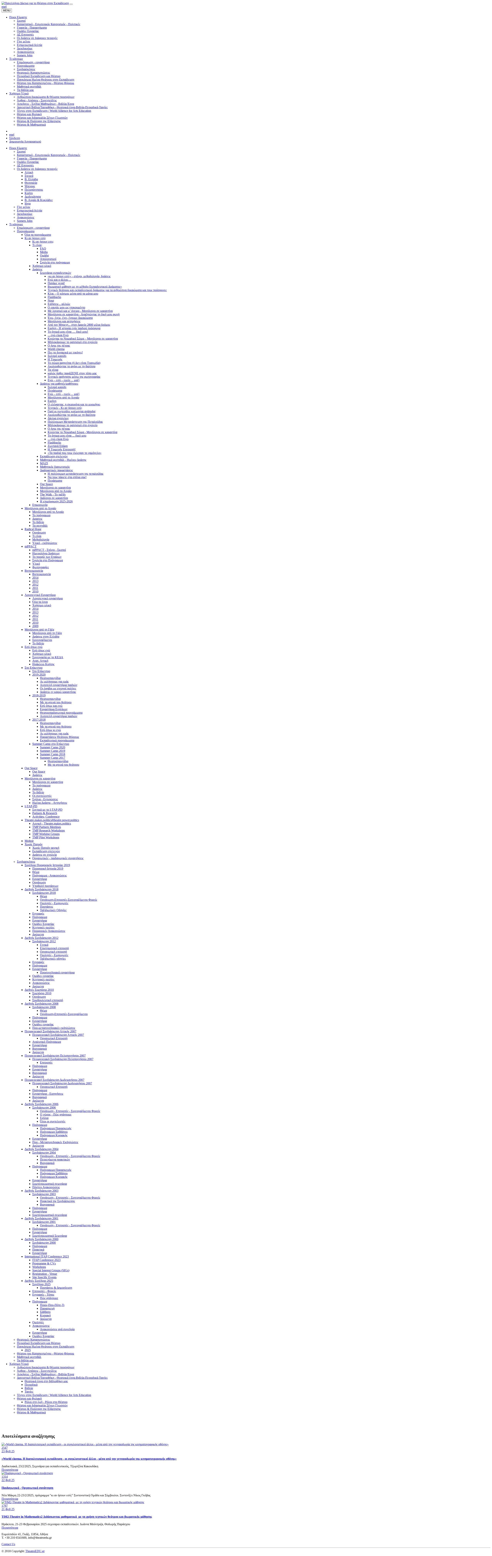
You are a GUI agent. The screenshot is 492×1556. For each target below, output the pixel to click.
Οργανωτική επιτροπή (53, 951)
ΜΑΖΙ (44, 463)
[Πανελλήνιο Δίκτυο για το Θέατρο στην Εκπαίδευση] (35, 3)
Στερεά (29, 175)
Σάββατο (45, 1312)
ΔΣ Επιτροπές (25, 165)
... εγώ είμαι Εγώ (58, 335)
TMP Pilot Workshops (45, 837)
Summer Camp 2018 (52, 754)
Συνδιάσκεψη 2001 (44, 1221)
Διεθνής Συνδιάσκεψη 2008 (41, 1003)
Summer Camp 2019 (52, 750)
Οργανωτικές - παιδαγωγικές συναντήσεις (57, 858)
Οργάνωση (39, 532)
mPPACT (31, 546)
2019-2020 (39, 674)
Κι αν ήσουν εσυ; (43, 241)
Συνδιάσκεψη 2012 (44, 941)
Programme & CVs (44, 1263)
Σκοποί (21, 151)
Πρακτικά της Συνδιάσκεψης (57, 1201)
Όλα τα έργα (40, 601)
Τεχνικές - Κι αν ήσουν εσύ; (65, 407)
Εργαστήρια (39, 879)
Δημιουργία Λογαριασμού (25, 141)
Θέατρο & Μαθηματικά (31, 1412)
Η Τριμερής (55, 359)
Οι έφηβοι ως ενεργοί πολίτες (58, 688)
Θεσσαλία (31, 182)
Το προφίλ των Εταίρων (47, 556)
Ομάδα (44, 255)
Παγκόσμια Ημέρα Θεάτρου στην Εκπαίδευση (45, 1346)
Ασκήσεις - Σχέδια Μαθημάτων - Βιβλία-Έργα (45, 1374)
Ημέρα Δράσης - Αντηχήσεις (49, 802)
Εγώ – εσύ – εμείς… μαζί (63, 380)
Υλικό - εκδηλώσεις (44, 543)
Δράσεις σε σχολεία (44, 854)
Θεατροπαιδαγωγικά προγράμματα (61, 712)
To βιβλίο (38, 643)
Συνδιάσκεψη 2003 (44, 1194)
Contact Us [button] (8, 1544)
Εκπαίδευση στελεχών (54, 456)
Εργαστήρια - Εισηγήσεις (47, 1093)
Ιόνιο (28, 203)
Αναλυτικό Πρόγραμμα (46, 1041)
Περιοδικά (31, 1384)
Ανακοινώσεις (25, 217)
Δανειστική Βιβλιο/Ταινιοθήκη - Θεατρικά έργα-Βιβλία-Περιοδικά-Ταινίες (62, 1377)
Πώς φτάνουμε (49, 1298)
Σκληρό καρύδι (57, 356)
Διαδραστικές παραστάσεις (56, 470)
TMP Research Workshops (48, 830)
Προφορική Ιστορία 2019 (47, 868)
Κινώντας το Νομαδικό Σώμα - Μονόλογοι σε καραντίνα (82, 432)
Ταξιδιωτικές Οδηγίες (53, 910)
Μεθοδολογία (40, 539)
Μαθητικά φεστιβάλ (29, 1357)
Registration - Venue (44, 1273)
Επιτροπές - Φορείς (44, 1291)
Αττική (29, 172)
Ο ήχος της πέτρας (59, 345)
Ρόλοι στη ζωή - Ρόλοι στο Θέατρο (46, 1402)
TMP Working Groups (46, 834)
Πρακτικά (38, 1249)
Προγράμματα (25, 231)
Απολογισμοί (48, 259)
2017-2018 (39, 719)
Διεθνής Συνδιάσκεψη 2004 (41, 1149)
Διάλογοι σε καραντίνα (54, 498)
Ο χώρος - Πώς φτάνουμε (55, 1114)
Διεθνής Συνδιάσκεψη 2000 (41, 1239)
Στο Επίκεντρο (33, 667)
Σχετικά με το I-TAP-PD (47, 809)
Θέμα (35, 872)
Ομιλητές (38, 1322)
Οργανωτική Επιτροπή (53, 1038)
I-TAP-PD (31, 806)
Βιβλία (29, 1388)
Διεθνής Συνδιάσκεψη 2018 (41, 889)
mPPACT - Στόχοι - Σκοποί (49, 550)
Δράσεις (37, 269)
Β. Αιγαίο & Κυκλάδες (39, 200)
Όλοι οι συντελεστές (52, 1121)
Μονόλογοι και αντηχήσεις (64, 321)
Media (44, 252)
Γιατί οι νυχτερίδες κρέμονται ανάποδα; (72, 411)
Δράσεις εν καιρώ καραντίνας (58, 692)
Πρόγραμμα (39, 917)
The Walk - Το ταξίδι (53, 494)
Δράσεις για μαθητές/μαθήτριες (59, 383)
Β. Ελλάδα (31, 179)
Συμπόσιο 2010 (41, 993)
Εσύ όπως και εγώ (51, 705)
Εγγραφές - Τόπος (43, 1294)
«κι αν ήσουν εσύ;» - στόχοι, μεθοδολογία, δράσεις (79, 276)
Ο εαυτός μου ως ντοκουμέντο (66, 307)
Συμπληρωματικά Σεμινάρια (49, 1235)
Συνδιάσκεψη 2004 (44, 1152)
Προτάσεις (46, 906)
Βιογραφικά (39, 1048)
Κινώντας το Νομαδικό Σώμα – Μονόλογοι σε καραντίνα (83, 338)
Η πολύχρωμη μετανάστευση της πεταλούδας (75, 473)
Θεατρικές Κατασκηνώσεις (33, 1339)
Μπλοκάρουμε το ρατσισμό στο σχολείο (72, 342)
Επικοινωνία (39, 504)
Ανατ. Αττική (40, 660)
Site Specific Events (44, 1277)
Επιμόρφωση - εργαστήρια (33, 227)
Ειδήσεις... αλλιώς (59, 304)
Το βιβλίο (38, 522)
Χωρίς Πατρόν (33, 844)
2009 (35, 626)
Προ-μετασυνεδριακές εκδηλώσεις (53, 1028)
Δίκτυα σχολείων (58, 418)
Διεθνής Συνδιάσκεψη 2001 (41, 1218)
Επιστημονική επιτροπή (54, 948)
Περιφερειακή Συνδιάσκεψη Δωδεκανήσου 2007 (54, 1079)
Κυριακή (45, 1315)
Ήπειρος (30, 186)
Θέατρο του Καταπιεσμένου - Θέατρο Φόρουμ (45, 1353)
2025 (28, 1350)
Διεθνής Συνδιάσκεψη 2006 (41, 1104)
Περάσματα (55, 390)
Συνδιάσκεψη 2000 (44, 1242)
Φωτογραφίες (40, 567)
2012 (35, 584)
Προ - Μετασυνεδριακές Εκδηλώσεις (55, 1142)
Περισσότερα (10, 1469)
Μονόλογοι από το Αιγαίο (63, 397)
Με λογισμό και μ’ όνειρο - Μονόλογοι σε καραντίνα (80, 311)
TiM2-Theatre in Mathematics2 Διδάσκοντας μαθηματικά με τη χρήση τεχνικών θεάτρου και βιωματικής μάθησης (77, 1516)
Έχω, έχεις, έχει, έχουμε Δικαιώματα (70, 317)
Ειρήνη (52, 401)
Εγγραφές (38, 913)
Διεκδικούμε (24, 214)
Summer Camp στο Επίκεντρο (50, 743)
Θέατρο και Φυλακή (29, 1398)
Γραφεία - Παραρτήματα (32, 158)
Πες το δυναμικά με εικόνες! (65, 352)
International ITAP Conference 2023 (47, 1256)
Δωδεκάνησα (33, 196)
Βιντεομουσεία (34, 570)
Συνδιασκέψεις (26, 861)
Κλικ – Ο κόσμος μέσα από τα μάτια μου (73, 293)
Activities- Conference (46, 816)
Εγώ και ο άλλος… (59, 279)
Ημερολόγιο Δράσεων (46, 553)
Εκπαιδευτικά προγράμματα (57, 740)
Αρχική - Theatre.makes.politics (51, 823)
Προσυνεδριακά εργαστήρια (57, 972)
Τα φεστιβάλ (40, 525)
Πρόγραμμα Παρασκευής (55, 1128)
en (3, 6)
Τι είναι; (37, 245)
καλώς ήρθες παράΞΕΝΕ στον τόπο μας (72, 373)
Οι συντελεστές (42, 795)
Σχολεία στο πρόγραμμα (55, 262)
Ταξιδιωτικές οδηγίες (53, 958)
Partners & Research (44, 813)
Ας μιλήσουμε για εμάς (54, 681)
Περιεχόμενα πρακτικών (55, 1159)
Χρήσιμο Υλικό (19, 1363)
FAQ (43, 248)
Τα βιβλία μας (25, 1360)
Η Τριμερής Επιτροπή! (62, 449)
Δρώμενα (38, 934)
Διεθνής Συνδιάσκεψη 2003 (41, 1190)
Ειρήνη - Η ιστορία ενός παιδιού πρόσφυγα (74, 328)
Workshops (39, 1267)
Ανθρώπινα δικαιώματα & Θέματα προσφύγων (45, 1367)
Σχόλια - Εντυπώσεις (45, 799)
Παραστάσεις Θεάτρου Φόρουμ (59, 737)
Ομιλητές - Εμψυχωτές (54, 903)
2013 (35, 581)
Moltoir (29, 840)
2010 (35, 591)
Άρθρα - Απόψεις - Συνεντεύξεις (37, 1370)
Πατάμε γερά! (56, 283)
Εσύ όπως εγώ (33, 646)
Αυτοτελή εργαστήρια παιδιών (58, 685)
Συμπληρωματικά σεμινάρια (49, 1183)
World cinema (56, 349)
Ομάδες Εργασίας (28, 162)
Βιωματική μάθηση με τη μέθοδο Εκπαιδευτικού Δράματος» (85, 286)
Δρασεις (37, 518)
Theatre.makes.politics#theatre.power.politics (52, 820)
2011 (35, 588)
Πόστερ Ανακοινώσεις (46, 1187)
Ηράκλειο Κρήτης (43, 664)
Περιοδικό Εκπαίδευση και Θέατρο (38, 1343)
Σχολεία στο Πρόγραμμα (47, 560)
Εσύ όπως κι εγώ (50, 730)
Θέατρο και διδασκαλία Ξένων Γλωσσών (42, 1405)
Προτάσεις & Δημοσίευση (56, 1287)
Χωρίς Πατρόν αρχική (45, 847)
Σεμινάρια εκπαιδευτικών (55, 272)
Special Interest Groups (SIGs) (50, 1270)
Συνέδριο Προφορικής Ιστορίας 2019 (47, 865)
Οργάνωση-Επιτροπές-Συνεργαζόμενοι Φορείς (68, 899)
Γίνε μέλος (23, 207)
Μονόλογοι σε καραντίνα (55, 487)
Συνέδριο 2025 (41, 1284)
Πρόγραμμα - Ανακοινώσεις (49, 875)
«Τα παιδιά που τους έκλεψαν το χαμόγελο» (74, 453)
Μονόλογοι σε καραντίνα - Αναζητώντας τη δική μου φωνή (84, 314)
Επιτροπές (46, 1062)
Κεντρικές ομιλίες (43, 927)
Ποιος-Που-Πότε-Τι (52, 1305)
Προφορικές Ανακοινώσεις (48, 931)
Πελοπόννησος (34, 189)
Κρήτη (29, 193)
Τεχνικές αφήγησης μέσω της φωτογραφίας (74, 376)
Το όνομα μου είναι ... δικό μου (67, 435)
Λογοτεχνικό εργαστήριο (47, 598)
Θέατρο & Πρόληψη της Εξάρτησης (39, 1409)
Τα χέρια (53, 369)
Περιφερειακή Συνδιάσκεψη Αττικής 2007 (50, 1031)
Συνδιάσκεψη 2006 (44, 1107)
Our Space (46, 484)
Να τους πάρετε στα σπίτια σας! (67, 477)
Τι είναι (36, 536)
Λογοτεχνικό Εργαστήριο (40, 595)
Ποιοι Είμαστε (18, 148)
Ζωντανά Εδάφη (58, 446)
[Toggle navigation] (71, 4)
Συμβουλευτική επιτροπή (47, 1000)
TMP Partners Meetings (46, 827)
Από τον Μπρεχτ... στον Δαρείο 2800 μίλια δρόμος (79, 324)
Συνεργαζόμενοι (42, 640)
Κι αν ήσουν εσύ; (35, 238)
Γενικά (44, 944)
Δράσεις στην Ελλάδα (45, 636)
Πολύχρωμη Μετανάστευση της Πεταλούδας (75, 421)
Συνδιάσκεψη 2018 (44, 892)
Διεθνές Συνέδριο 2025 (39, 1280)
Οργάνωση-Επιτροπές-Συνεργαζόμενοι (64, 1014)
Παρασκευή (47, 1308)
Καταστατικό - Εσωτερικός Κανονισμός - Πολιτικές (48, 155)
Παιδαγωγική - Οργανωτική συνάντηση (27, 1487)
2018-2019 (39, 695)
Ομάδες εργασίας (43, 976)
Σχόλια (44, 1118)
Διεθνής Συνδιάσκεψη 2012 (41, 937)
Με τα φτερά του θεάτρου (55, 702)
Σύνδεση (14, 138)
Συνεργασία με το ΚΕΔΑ (47, 657)
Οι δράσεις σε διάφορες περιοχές (37, 168)
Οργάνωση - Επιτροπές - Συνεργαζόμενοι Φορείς (70, 1111)
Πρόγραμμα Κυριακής (53, 1135)
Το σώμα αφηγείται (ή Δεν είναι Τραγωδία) (74, 362)
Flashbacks (54, 297)
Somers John (24, 220)
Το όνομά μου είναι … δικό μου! (68, 331)
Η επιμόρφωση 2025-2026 (56, 501)
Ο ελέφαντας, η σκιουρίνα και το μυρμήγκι (74, 404)
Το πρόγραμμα (41, 515)
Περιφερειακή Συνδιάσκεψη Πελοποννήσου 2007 (55, 1055)
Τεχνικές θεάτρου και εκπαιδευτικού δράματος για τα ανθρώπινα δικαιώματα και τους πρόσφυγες (107, 290)
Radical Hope (33, 529)
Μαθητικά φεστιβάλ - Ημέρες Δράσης (63, 459)
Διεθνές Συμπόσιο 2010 (39, 989)
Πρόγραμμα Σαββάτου (54, 1131)
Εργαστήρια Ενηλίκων (53, 709)
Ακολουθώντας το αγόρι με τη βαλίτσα (71, 366)
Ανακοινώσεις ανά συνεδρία (57, 1329)
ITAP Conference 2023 (46, 1260)
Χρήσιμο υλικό (41, 265)
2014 (35, 577)
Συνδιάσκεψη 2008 (44, 1007)
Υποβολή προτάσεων (45, 885)
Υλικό (36, 563)
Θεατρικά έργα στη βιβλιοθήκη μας (46, 1381)
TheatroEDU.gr (35, 1551)
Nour (51, 300)
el (5, 6)
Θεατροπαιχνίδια (50, 678)
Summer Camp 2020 (52, 747)
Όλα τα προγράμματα (38, 234)
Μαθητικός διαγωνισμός (55, 466)
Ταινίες (29, 1391)
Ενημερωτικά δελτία (29, 210)
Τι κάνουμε (16, 224)
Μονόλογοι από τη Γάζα (39, 629)
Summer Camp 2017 (52, 757)
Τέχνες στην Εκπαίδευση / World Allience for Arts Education (54, 1395)
